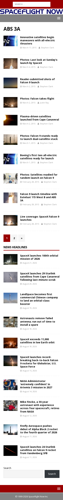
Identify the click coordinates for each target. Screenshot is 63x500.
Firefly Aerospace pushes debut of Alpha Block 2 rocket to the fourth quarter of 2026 (39, 429)
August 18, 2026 (30, 328)
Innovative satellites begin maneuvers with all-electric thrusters (37, 40)
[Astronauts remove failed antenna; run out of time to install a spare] (11, 322)
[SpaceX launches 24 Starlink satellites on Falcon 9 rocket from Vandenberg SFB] (11, 450)
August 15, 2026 (30, 370)
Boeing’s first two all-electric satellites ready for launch (38, 156)
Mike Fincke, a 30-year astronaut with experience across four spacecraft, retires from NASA (39, 406)
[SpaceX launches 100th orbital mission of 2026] (11, 259)
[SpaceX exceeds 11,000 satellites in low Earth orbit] (11, 343)
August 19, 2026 (30, 308)
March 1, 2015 (29, 143)
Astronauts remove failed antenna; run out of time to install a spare (37, 321)
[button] (58, 18)
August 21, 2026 (30, 262)
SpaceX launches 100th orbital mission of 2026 (39, 257)
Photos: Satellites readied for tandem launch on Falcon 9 (38, 176)
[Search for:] (31, 4)
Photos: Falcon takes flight (37, 98)
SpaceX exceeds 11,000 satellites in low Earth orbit (37, 341)
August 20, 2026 (30, 283)
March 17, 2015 (29, 47)
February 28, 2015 (31, 181)
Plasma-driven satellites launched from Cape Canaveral (39, 118)
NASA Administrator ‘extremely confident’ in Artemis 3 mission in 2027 (36, 384)
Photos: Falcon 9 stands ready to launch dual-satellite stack (39, 137)
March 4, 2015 (29, 67)
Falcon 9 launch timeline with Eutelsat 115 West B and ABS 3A (38, 197)
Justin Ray (44, 102)
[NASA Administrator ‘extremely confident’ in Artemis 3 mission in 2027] (11, 384)
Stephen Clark (47, 47)
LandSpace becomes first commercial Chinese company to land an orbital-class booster (39, 299)
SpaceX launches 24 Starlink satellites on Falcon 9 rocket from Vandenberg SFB (38, 450)
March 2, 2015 (29, 86)
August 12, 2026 (30, 415)
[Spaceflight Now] (31, 12)
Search (7, 468)
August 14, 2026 (30, 391)
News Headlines (15, 247)
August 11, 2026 (30, 436)
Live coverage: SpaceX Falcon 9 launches (39, 218)
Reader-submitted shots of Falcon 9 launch (37, 80)
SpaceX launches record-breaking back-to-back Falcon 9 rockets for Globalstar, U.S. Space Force (39, 361)
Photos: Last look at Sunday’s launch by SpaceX (38, 61)
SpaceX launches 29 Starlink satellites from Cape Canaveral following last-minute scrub (39, 276)
